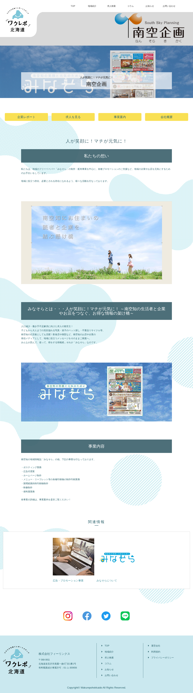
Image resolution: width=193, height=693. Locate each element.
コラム (130, 6)
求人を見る (73, 117)
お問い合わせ (169, 6)
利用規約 (155, 652)
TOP (73, 6)
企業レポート (26, 117)
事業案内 (120, 117)
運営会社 (155, 646)
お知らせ (150, 6)
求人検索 (111, 6)
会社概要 (167, 117)
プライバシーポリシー (162, 657)
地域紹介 (92, 6)
